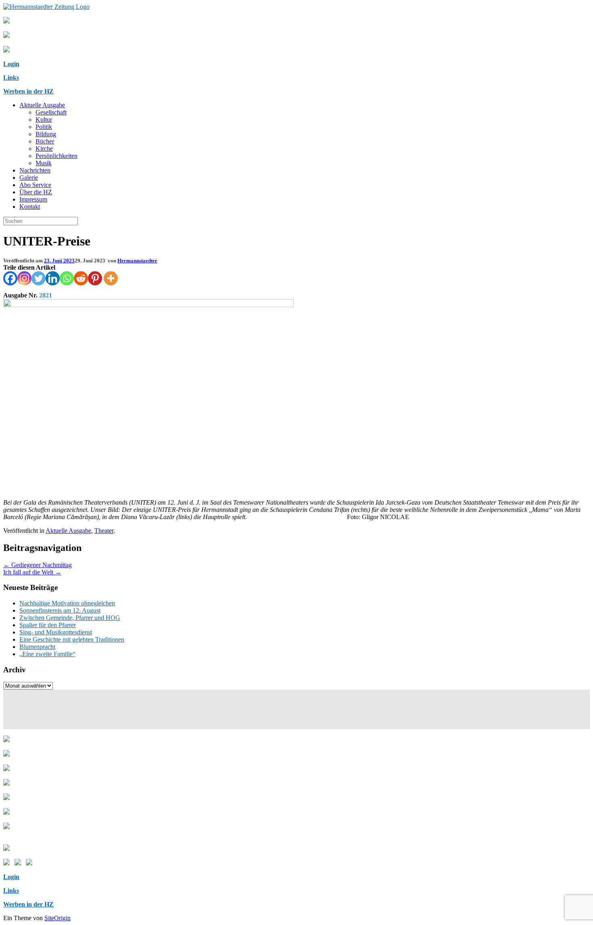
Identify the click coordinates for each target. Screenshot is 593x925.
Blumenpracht (37, 646)
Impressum (33, 199)
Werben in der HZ (28, 91)
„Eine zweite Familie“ (47, 654)
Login (11, 63)
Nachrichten (34, 170)
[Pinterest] (95, 278)
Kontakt (29, 206)
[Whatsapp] (67, 278)
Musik (43, 163)
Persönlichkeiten (56, 155)
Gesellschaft (51, 112)
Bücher (44, 141)
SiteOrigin (57, 918)
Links (11, 77)
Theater (103, 530)
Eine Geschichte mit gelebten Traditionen (71, 639)
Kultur (43, 119)
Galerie (28, 177)
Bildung (45, 134)
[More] (110, 278)
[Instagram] (24, 278)
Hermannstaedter (137, 261)
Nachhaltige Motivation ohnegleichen (67, 603)
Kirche (44, 148)
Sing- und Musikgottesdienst (55, 632)
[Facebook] (10, 278)
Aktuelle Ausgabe (42, 105)
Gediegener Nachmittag (37, 564)
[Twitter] (38, 278)
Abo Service (35, 184)
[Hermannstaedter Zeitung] (46, 6)
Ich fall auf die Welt (32, 572)
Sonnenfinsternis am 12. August (59, 610)
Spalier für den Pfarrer (47, 625)
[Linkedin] (53, 278)
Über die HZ (35, 192)
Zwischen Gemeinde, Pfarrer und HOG (69, 617)
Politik (43, 126)
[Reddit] (81, 278)
